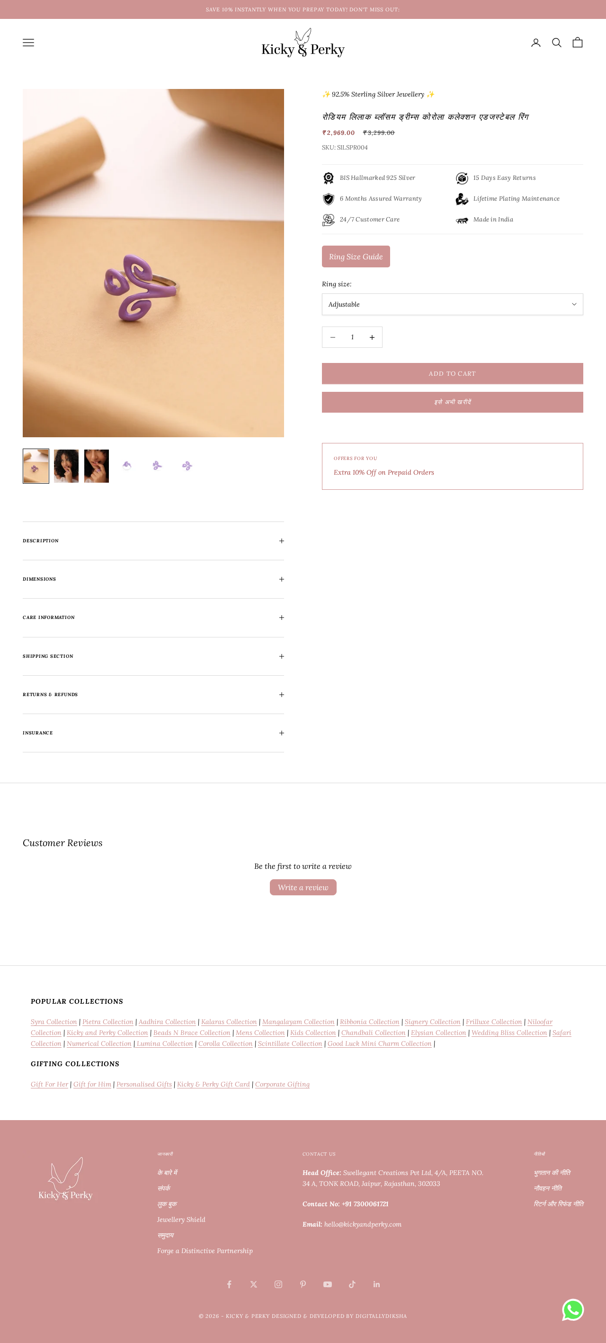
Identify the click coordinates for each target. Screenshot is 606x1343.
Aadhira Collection (167, 1021)
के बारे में (167, 1172)
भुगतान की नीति (552, 1172)
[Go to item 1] (36, 466)
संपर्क (163, 1188)
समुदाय (165, 1235)
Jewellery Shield (181, 1219)
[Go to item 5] (157, 466)
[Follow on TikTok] (352, 1284)
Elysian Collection (438, 1032)
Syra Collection (54, 1021)
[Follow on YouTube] (327, 1284)
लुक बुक (166, 1204)
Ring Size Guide (356, 256)
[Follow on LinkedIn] (377, 1284)
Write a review (303, 887)
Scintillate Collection (290, 1043)
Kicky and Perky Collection (107, 1032)
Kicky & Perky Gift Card (213, 1084)
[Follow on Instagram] (278, 1284)
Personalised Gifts (144, 1084)
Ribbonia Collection (370, 1021)
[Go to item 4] (127, 466)
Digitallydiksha (381, 1316)
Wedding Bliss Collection (509, 1032)
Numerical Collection (99, 1043)
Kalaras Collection (229, 1021)
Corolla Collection (225, 1043)
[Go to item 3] (96, 466)
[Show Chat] (575, 1310)
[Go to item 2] (66, 466)
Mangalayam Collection (298, 1021)
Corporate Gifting (282, 1084)
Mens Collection (260, 1032)
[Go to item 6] (187, 466)
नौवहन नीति (547, 1188)
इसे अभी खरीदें (453, 402)
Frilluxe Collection (494, 1021)
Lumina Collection (164, 1043)
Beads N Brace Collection (192, 1032)
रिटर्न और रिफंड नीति (558, 1204)
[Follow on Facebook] (229, 1284)
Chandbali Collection (373, 1032)
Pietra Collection (108, 1021)
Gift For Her (49, 1084)
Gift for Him (92, 1084)
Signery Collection (433, 1021)
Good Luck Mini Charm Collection (380, 1043)
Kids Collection (313, 1032)
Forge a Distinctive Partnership (205, 1250)
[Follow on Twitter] (253, 1284)
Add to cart (452, 374)
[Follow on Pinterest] (303, 1284)
